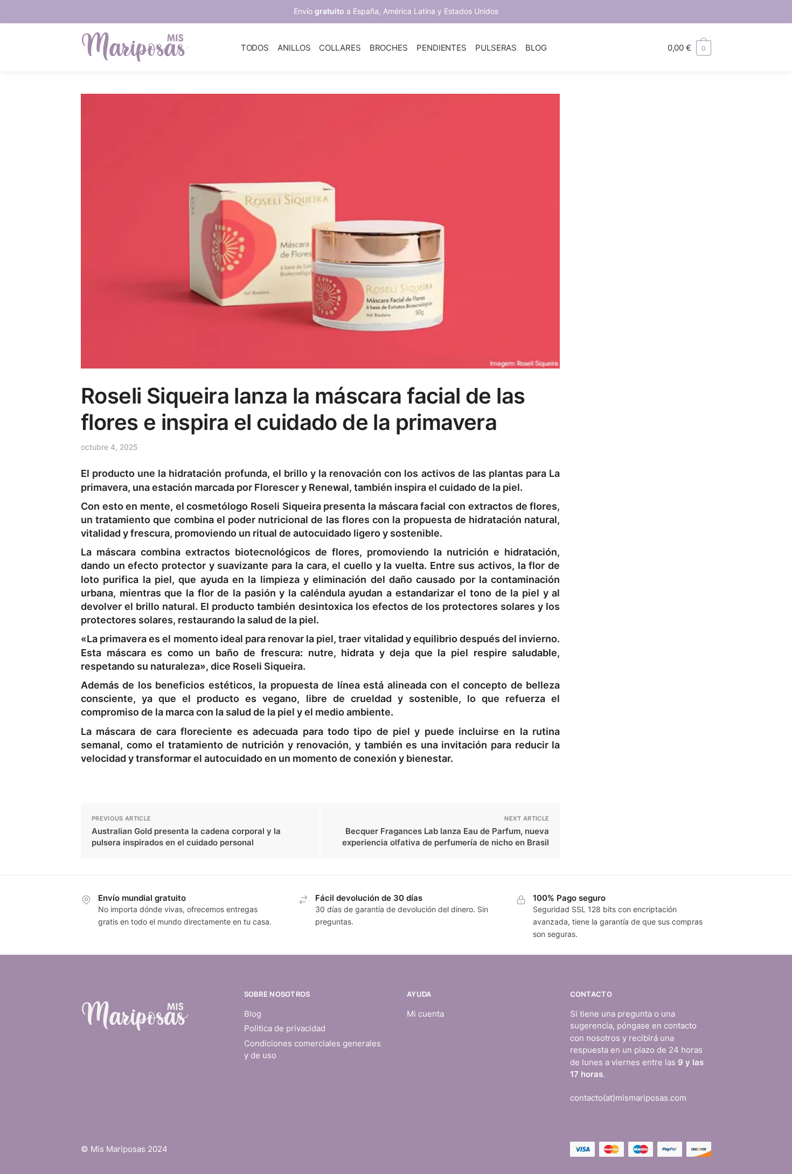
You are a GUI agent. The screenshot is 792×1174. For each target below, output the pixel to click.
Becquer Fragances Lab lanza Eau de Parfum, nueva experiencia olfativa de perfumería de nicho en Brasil (445, 836)
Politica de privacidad (284, 1028)
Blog (252, 1014)
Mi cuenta (425, 1014)
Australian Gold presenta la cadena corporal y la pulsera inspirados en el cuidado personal (186, 836)
